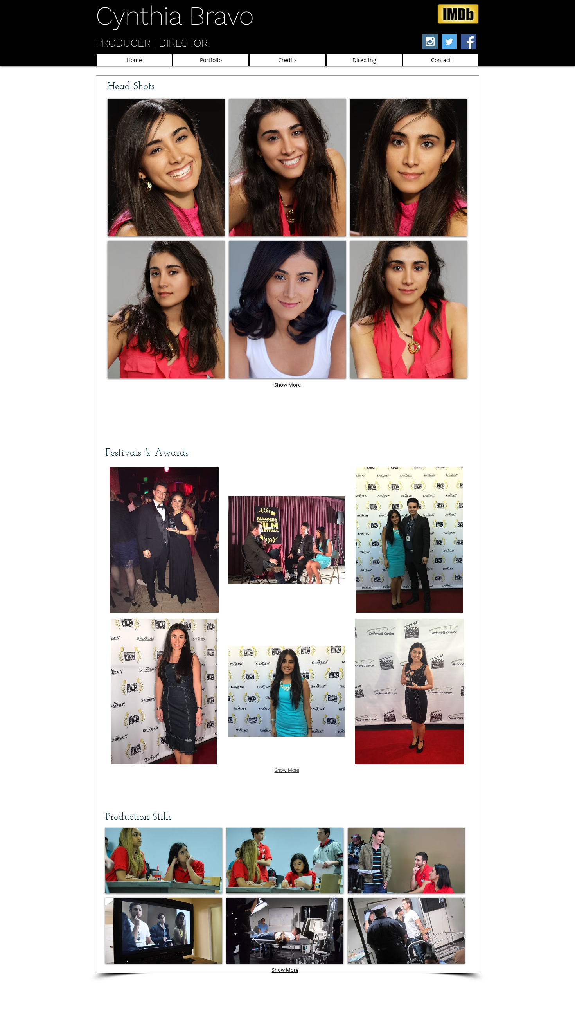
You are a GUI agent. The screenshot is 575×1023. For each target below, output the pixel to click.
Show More (287, 384)
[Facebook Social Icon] (468, 41)
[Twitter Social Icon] (449, 41)
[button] (166, 167)
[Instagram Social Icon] (430, 41)
